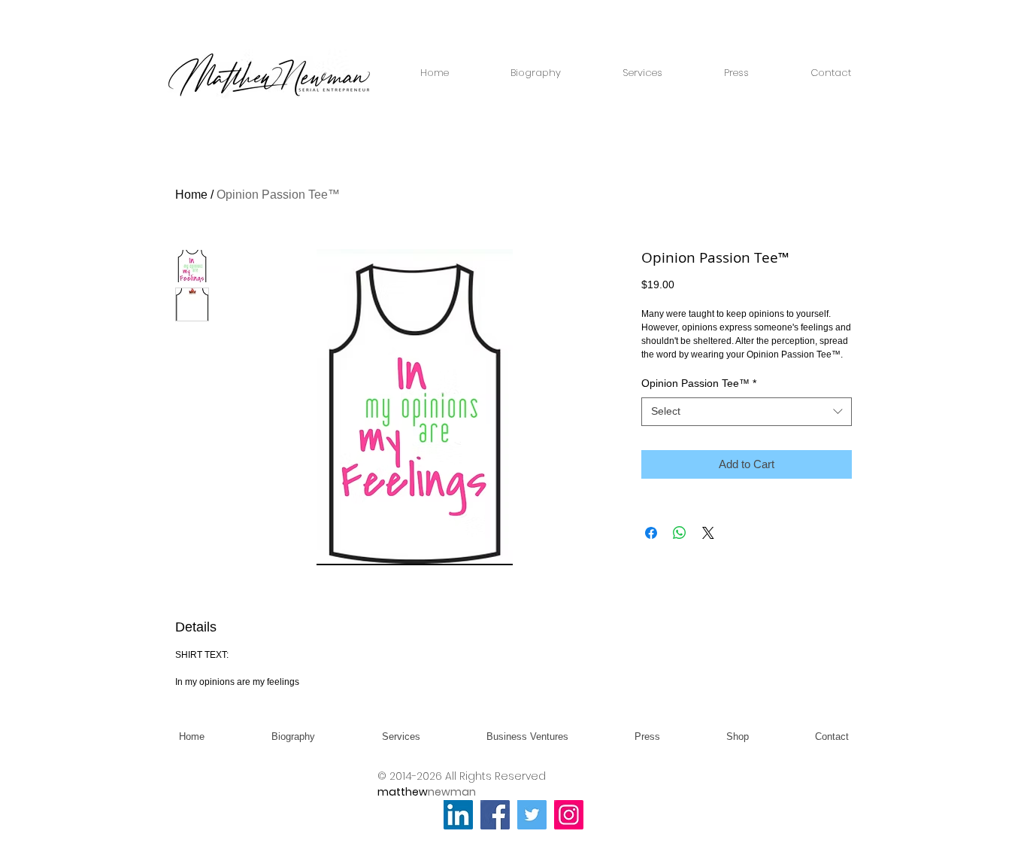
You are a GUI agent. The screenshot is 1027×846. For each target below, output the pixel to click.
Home (191, 194)
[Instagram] (568, 814)
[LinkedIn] (458, 814)
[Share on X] (708, 533)
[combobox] (746, 411)
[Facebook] (495, 814)
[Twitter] (532, 814)
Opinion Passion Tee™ (698, 383)
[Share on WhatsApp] (680, 533)
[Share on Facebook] (651, 533)
